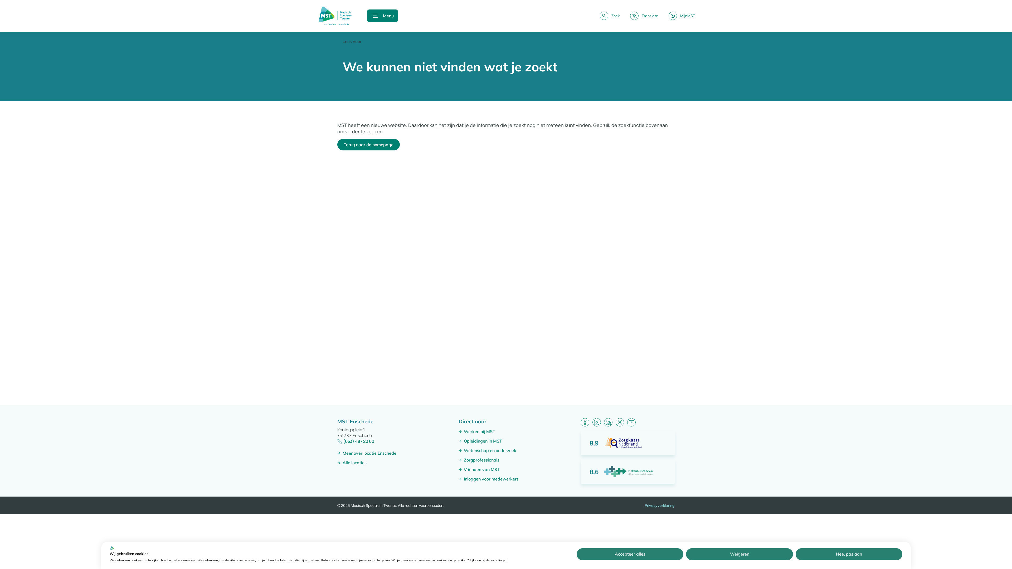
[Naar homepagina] (335, 15)
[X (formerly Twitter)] (620, 422)
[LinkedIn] (608, 422)
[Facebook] (585, 422)
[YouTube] (631, 422)
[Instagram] (596, 422)
